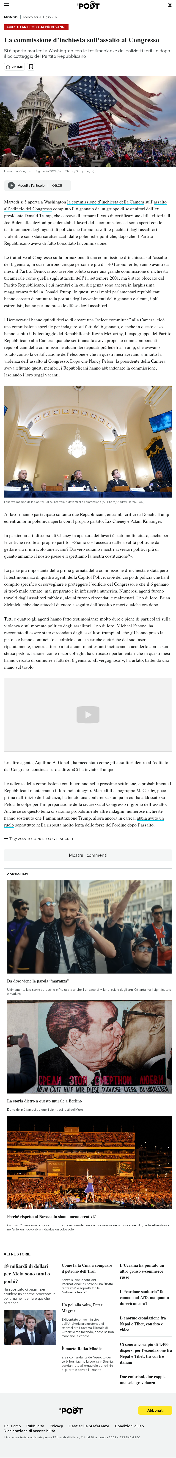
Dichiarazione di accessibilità (29, 1430)
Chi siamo (12, 1426)
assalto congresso (35, 839)
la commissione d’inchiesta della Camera (105, 202)
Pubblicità (35, 1426)
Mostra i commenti (88, 855)
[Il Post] (88, 5)
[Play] (11, 185)
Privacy (56, 1426)
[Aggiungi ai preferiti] (31, 66)
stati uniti (64, 839)
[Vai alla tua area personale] (170, 5)
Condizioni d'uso (129, 1426)
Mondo (11, 17)
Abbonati (155, 1410)
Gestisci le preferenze (89, 1426)
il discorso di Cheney (51, 535)
